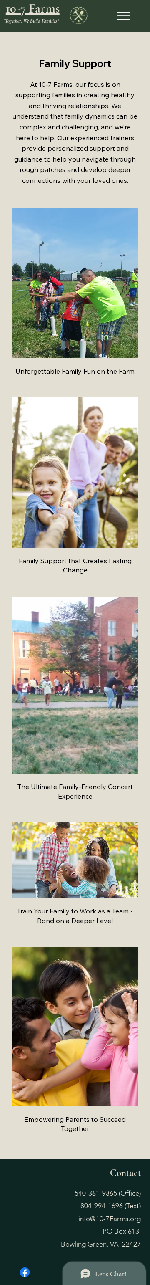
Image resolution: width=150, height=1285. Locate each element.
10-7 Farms (33, 8)
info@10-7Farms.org (109, 1218)
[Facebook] (24, 1272)
